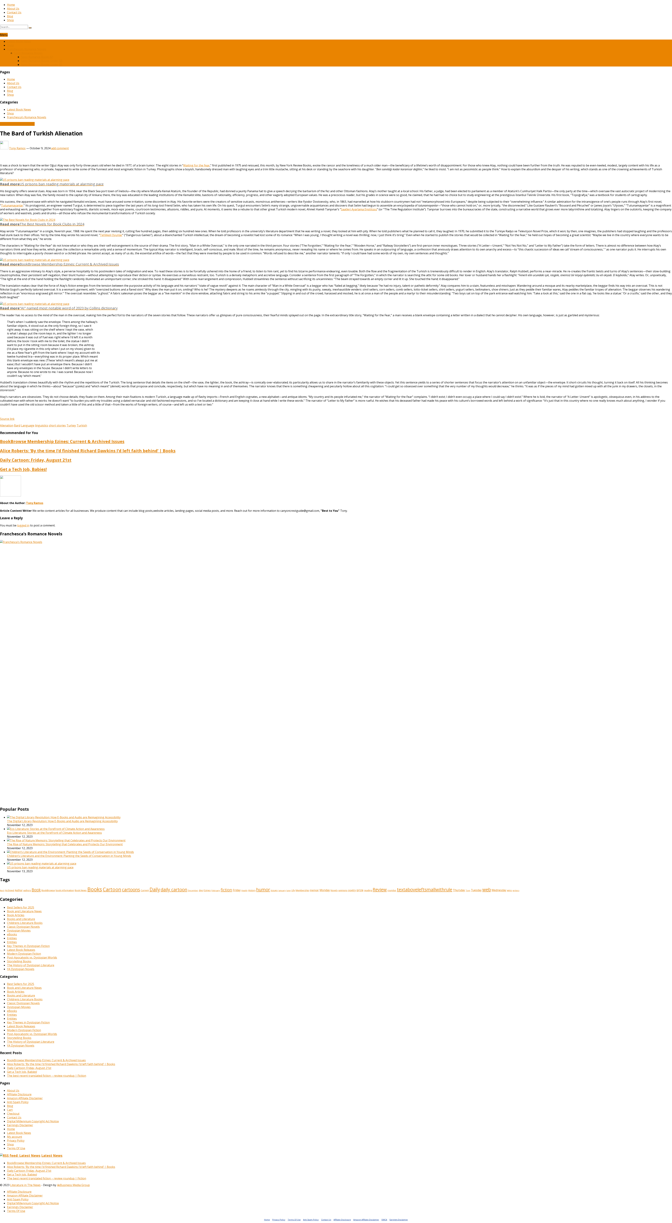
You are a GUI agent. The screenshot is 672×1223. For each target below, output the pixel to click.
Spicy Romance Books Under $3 (41, 61)
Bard (17, 425)
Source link (7, 419)
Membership (302, 890)
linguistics (41, 425)
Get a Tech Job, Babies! (23, 469)
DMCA (384, 1219)
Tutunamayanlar (12, 205)
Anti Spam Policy (18, 1102)
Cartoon (112, 889)
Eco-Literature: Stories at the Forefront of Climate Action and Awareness (54, 833)
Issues (274, 890)
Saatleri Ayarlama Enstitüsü (359, 209)
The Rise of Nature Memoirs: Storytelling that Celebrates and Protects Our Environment (65, 844)
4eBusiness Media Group (73, 1185)
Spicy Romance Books (28, 53)
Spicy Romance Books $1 (37, 57)
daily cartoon (174, 889)
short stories (57, 425)
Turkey (71, 425)
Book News (81, 890)
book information (65, 890)
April (2, 890)
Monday (325, 890)
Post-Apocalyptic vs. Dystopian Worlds (32, 957)
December (193, 890)
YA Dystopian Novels (20, 969)
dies (201, 890)
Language (27, 425)
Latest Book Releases (21, 950)
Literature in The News (25, 1185)
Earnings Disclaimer (20, 1125)
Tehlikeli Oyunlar (111, 235)
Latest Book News (19, 41)
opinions (343, 890)
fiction (226, 889)
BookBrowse (48, 890)
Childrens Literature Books (25, 923)
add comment (60, 148)
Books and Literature (21, 919)
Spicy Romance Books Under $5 (41, 65)
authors (27, 890)
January (282, 890)
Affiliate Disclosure (19, 1094)
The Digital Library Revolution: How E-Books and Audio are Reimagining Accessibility (62, 821)
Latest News (51, 1155)
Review (380, 889)
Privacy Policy (15, 1140)
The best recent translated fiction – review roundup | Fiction (46, 1076)
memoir (314, 890)
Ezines (207, 890)
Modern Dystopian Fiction (24, 954)
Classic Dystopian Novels (23, 927)
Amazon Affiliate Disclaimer (25, 1098)
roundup (391, 890)
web (486, 889)
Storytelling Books (19, 961)
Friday (237, 890)
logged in (23, 525)
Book (36, 889)
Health (244, 890)
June (288, 890)
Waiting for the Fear (196, 165)
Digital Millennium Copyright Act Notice (33, 1121)
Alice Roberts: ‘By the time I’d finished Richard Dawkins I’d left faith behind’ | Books (88, 450)
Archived (9, 890)
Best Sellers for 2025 (20, 907)
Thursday (459, 890)
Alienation (6, 425)
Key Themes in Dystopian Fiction (28, 946)
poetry (352, 890)
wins (509, 890)
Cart (10, 1110)
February (215, 890)
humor (263, 889)
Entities (12, 938)
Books (94, 889)
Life (293, 890)
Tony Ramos (17, 148)
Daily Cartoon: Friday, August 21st (35, 460)
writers (516, 890)
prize (359, 890)
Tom (468, 890)
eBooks (12, 934)
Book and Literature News (17, 124)
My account (14, 1137)
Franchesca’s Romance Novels (26, 49)
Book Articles (15, 915)
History (251, 890)
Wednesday (499, 890)
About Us (13, 9)
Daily (154, 889)
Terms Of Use (16, 1148)
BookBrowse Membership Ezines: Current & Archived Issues (62, 441)
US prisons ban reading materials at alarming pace (40, 867)
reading (368, 890)
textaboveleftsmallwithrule (424, 889)
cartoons (131, 889)
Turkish (82, 425)
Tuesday (476, 890)
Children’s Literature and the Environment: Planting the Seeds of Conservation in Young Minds (69, 856)
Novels (334, 890)
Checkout (13, 1114)
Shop (10, 20)
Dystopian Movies (19, 930)
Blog (10, 16)
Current (145, 890)
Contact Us (14, 12)
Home (11, 5)
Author (19, 890)
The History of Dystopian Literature (30, 965)
